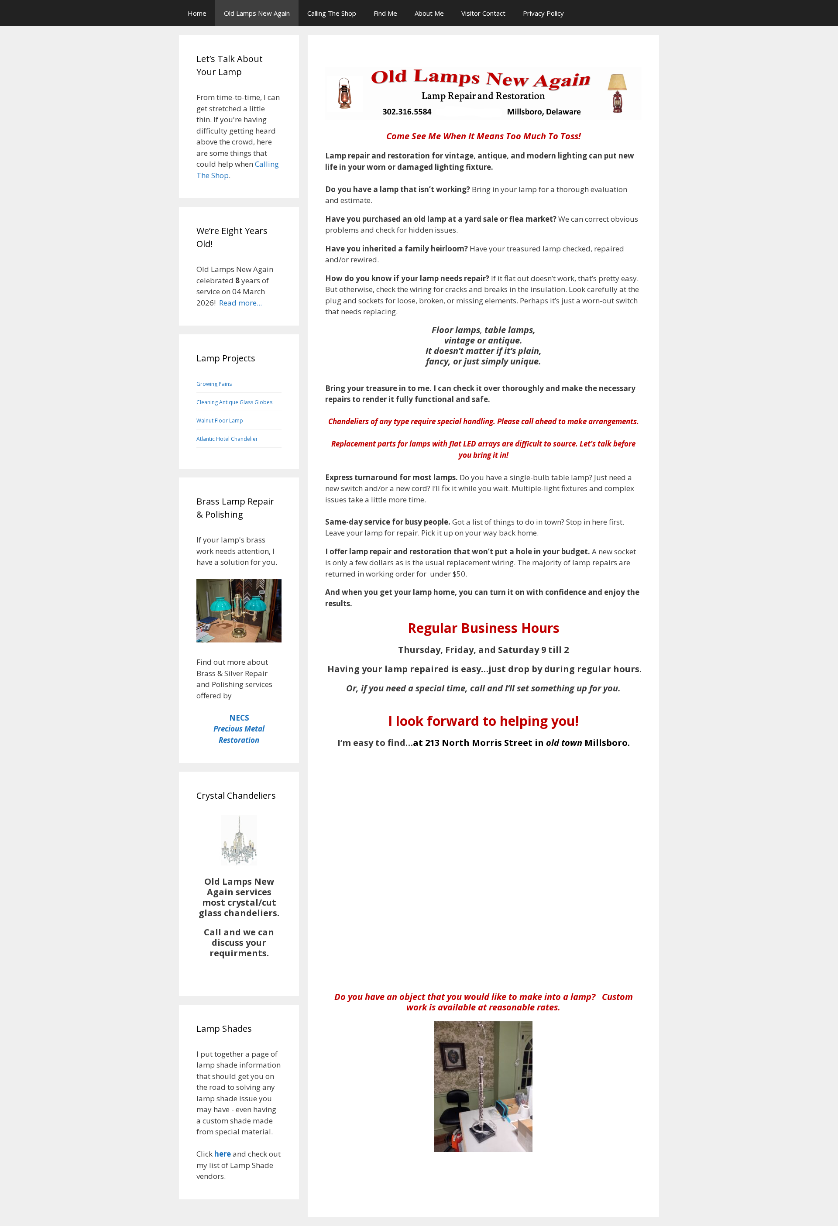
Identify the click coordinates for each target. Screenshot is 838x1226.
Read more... (240, 303)
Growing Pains (214, 384)
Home (197, 13)
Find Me (385, 13)
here (222, 1154)
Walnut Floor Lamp (219, 420)
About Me (429, 13)
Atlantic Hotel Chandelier (227, 439)
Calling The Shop (331, 13)
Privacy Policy (543, 13)
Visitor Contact (483, 13)
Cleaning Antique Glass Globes (234, 402)
